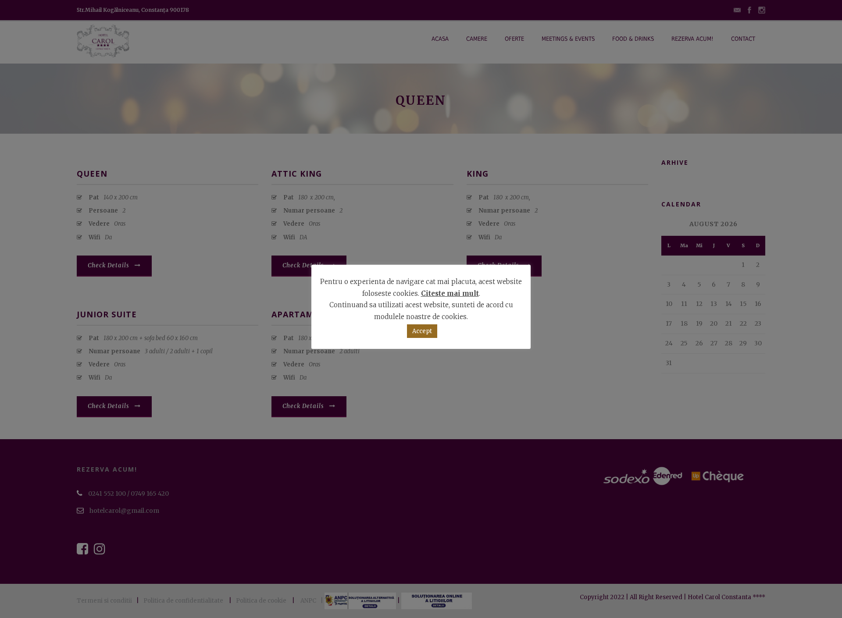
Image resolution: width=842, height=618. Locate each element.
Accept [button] (422, 331)
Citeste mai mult (450, 293)
